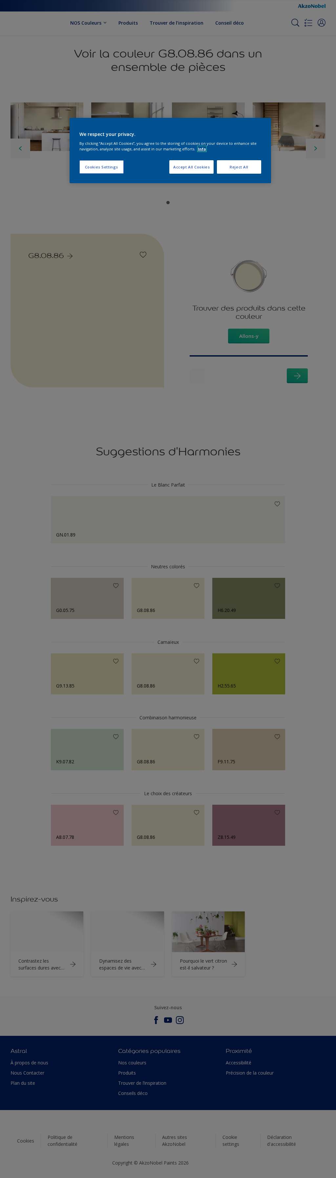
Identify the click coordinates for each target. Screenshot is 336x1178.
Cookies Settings (101, 166)
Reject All (239, 166)
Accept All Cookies (191, 166)
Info (202, 148)
